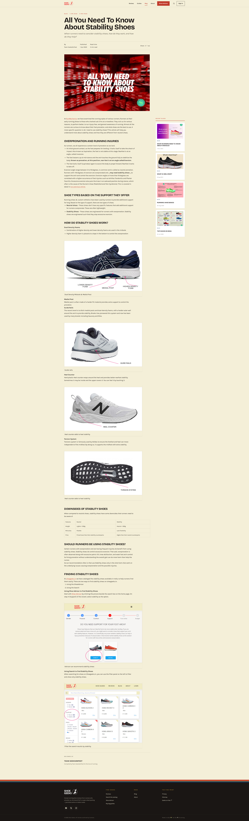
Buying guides (110, 803)
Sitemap (164, 797)
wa (149, 46)
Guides (139, 3)
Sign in (180, 3)
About (153, 3)
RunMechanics (71, 119)
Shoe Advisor (163, 3)
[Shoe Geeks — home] (68, 3)
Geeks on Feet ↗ (167, 800)
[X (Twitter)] (71, 808)
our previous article (78, 187)
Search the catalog (111, 797)
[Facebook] (66, 808)
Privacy (164, 794)
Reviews (131, 3)
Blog (146, 3)
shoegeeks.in (71, 579)
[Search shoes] (174, 3)
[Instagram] (76, 808)
